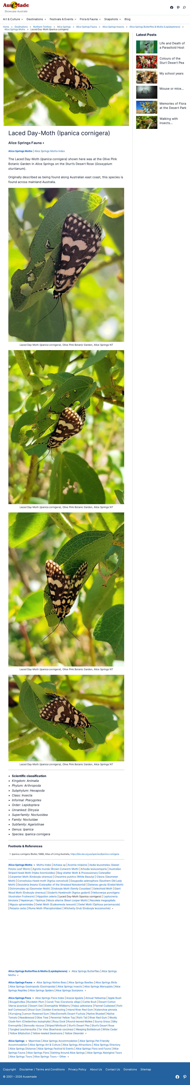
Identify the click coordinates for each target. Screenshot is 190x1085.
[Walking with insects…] (146, 123)
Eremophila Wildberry (57, 1005)
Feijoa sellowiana (82, 1005)
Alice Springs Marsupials (98, 986)
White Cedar (110, 1029)
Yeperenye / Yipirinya (32, 900)
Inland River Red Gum (80, 1009)
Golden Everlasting (54, 1009)
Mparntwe (35, 1040)
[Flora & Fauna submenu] (100, 19)
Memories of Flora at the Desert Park (173, 106)
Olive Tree (42, 1017)
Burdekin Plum (35, 1001)
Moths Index (44, 864)
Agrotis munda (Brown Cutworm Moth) (56, 868)
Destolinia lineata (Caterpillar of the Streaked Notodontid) (51, 884)
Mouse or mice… (172, 88)
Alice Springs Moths (20, 151)
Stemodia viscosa (34, 1025)
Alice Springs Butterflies (86, 971)
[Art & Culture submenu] (22, 19)
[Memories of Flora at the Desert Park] (146, 108)
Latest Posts (146, 35)
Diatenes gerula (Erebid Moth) (105, 884)
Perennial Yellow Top (62, 1017)
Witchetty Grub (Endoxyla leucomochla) (87, 908)
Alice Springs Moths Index (50, 151)
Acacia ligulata (74, 997)
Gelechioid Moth (102, 888)
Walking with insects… (169, 121)
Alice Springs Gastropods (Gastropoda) (33, 986)
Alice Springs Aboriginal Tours (104, 1052)
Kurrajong (15, 1013)
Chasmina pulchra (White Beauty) (74, 876)
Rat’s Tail (82, 1017)
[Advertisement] (66, 940)
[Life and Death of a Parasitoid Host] (146, 47)
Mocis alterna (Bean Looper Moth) (67, 900)
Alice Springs (16, 1040)
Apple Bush (114, 997)
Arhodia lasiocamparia (94, 868)
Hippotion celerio (47, 896)
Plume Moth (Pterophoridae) (45, 908)
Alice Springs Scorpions (69, 990)
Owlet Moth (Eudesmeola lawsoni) (55, 904)
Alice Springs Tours (21, 1056)
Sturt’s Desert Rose (103, 1025)
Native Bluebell (96, 1013)
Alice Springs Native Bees (52, 982)
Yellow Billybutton (20, 1033)
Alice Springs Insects (70, 986)
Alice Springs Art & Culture (45, 1044)
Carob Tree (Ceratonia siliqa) (63, 1001)
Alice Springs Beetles (81, 982)
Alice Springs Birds (106, 982)
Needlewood (26, 1017)
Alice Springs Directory (107, 1044)
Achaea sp (59, 864)
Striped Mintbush (56, 1025)
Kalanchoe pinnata (106, 1009)
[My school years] (146, 78)
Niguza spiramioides (21, 904)
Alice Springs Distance (23, 1048)
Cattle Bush (90, 1001)
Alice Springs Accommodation (60, 1040)
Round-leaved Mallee (79, 1021)
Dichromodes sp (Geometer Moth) (30, 888)
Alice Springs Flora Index (49, 997)
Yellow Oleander (74, 1033)
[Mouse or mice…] (146, 93)
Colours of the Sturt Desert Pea (172, 61)
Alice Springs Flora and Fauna (93, 1048)
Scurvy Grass (102, 1021)
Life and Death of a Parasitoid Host (172, 45)
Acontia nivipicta (77, 864)
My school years (172, 73)
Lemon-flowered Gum (36, 1013)
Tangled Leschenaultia (23, 1029)
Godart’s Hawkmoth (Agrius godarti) (69, 892)
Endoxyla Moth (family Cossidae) (71, 888)
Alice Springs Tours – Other (50, 1056)
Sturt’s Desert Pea (79, 1025)
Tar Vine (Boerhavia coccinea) (56, 1029)
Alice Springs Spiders (41, 990)
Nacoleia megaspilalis (102, 900)
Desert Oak (36, 1005)
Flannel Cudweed (104, 1005)
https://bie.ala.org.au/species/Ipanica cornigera (95, 854)
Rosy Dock (59, 1021)
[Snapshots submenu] (120, 19)
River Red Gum (98, 1017)
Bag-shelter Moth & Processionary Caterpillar (84, 872)
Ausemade (30, 1076)
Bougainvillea (17, 1001)
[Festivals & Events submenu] (75, 19)
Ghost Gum (34, 1009)
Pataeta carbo (18, 908)
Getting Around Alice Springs (68, 1052)
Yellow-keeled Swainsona (47, 1033)
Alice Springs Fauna (20, 982)
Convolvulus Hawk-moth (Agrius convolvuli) (42, 880)
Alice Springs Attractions (77, 1044)
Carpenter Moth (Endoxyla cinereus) (31, 876)
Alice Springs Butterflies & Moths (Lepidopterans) (37, 971)
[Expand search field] (185, 7)
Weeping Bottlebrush (88, 1029)
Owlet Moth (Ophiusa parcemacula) (99, 904)
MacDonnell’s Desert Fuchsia (68, 1013)
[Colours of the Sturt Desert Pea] (146, 62)
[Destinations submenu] (45, 19)
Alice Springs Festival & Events (56, 1048)
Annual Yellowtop (95, 997)
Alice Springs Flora (19, 997)
